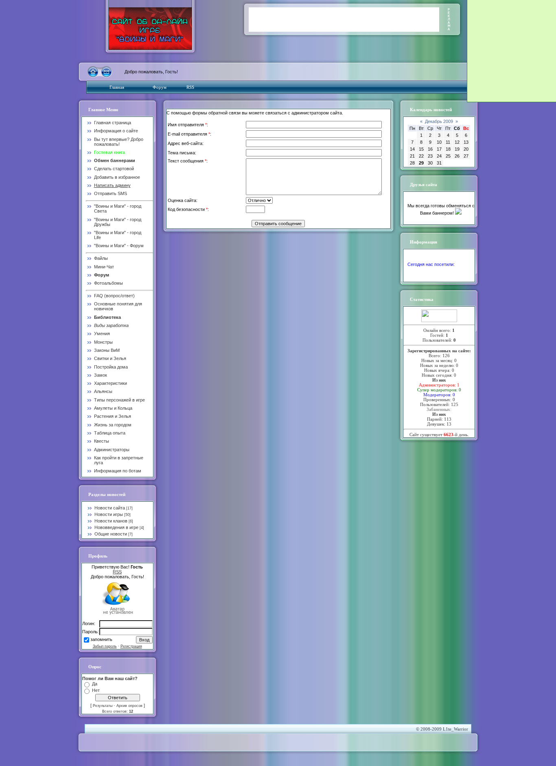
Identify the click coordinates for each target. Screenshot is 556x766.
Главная (116, 87)
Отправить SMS (110, 193)
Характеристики (110, 383)
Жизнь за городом (112, 424)
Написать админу (112, 185)
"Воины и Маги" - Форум (119, 245)
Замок (100, 375)
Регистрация (131, 646)
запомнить (101, 639)
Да (94, 683)
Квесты (101, 441)
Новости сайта (109, 507)
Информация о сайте (116, 130)
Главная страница (112, 122)
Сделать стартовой (114, 168)
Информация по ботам (117, 470)
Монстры (103, 342)
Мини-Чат (104, 266)
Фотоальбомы (108, 283)
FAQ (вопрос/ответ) (114, 295)
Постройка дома (111, 366)
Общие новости (110, 533)
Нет (96, 690)
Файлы (101, 258)
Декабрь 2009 (439, 121)
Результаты (102, 706)
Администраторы (111, 449)
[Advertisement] (344, 19)
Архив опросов (129, 706)
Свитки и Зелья (110, 358)
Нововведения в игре (116, 527)
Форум (159, 87)
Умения (102, 333)
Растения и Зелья (112, 416)
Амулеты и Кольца (113, 408)
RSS (190, 87)
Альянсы (103, 391)
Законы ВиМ (107, 350)
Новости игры (108, 514)
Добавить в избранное (117, 177)
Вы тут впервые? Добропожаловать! (118, 142)
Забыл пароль (105, 646)
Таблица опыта (109, 432)
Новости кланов (110, 520)
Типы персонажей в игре (119, 399)
